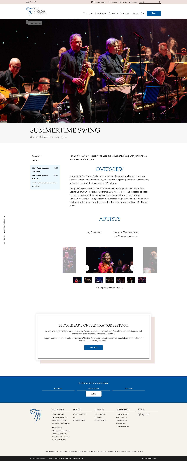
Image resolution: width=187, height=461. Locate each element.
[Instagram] (27, 2)
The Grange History (101, 414)
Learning (124, 13)
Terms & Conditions (122, 414)
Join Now (93, 347)
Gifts (74, 417)
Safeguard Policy (121, 420)
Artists (35, 160)
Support (112, 13)
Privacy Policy (120, 423)
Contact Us (98, 417)
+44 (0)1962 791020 (59, 440)
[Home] (36, 11)
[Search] (160, 2)
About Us (138, 13)
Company (99, 410)
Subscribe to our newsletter (93, 383)
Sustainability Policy (122, 426)
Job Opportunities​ (100, 420)
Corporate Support (79, 420)
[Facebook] (31, 2)
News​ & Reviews (121, 417)
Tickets (86, 13)
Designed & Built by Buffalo (149, 458)
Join (153, 13)
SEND (93, 394)
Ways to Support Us (79, 414)
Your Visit (99, 13)
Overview (36, 155)
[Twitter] (35, 2)
